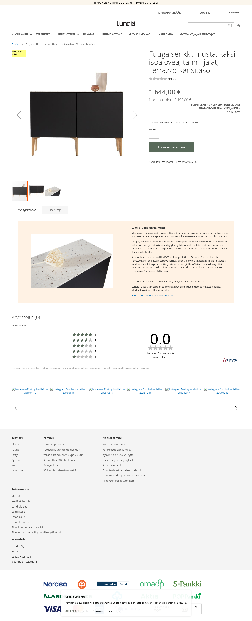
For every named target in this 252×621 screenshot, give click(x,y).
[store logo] (126, 23)
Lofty (15, 455)
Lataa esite (18, 517)
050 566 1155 (117, 444)
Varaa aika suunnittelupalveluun (63, 455)
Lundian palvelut (53, 444)
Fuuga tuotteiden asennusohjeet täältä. (153, 295)
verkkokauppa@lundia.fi (117, 449)
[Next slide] (236, 408)
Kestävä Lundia (21, 501)
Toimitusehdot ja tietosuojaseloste (124, 475)
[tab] (27, 210)
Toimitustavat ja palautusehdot (122, 470)
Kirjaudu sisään (169, 12)
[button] (235, 13)
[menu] (126, 34)
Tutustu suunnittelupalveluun (61, 449)
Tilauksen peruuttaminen (118, 480)
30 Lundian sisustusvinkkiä (60, 470)
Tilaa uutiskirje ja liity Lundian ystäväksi (36, 532)
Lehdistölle (18, 511)
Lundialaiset (19, 506)
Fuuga (15, 449)
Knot (14, 465)
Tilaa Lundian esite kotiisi (27, 527)
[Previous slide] (15, 408)
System (16, 460)
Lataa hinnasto (21, 522)
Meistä (16, 496)
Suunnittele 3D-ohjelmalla (59, 460)
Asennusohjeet (112, 465)
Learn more (114, 611)
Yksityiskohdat (27, 210)
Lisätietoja (55, 210)
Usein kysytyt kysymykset (118, 460)
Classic (16, 444)
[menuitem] (20, 34)
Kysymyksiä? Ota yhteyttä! (118, 455)
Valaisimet (18, 470)
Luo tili (205, 12)
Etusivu (16, 44)
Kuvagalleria (51, 465)
